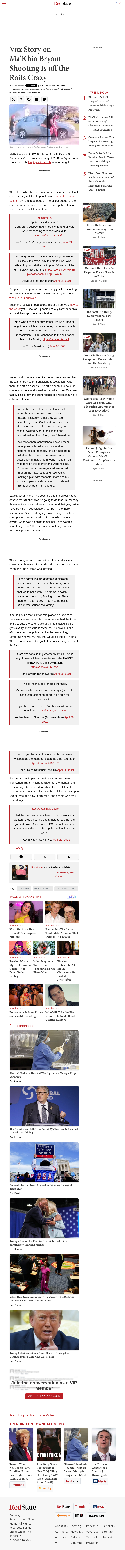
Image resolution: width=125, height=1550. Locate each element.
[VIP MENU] (119, 3)
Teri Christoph (16, 1249)
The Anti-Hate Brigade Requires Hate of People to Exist (99, 272)
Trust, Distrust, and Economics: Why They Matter (99, 229)
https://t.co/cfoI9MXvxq (45, 667)
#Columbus (45, 217)
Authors (60, 1537)
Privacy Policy (93, 1543)
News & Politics (78, 1531)
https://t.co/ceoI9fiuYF (56, 339)
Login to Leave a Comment (44, 1396)
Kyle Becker (15, 1081)
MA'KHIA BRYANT (42, 888)
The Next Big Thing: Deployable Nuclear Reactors (99, 316)
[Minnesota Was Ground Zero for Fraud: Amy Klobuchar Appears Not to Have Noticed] (99, 385)
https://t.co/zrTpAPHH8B (60, 269)
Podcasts (92, 1526)
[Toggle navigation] (4, 3)
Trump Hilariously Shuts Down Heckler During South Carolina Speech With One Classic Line (40, 1354)
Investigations (78, 1526)
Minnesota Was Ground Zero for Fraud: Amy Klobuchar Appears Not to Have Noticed (99, 405)
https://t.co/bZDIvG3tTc (45, 808)
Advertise (92, 1531)
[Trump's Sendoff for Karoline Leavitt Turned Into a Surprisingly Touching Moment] (44, 1218)
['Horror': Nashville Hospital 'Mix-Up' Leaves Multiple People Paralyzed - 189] (76, 1444)
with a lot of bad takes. (23, 297)
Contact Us (62, 1531)
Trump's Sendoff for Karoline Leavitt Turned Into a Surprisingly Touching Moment (38, 1242)
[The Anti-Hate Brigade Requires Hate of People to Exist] (99, 255)
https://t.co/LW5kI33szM (44, 763)
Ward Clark (15, 1193)
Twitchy (18, 848)
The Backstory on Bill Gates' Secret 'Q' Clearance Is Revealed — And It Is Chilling (44, 1131)
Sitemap (107, 1531)
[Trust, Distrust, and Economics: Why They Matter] (99, 212)
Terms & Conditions (93, 1537)
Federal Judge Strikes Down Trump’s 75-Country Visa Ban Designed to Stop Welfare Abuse (99, 456)
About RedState (62, 1526)
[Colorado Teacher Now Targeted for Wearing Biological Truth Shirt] (44, 1162)
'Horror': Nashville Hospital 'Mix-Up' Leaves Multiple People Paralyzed (44, 1074)
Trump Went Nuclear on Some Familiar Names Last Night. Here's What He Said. (20, 1471)
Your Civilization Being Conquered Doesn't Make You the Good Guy (99, 359)
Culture (75, 1537)
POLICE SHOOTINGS (66, 888)
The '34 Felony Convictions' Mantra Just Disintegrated (101, 1469)
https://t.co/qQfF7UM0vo (52, 710)
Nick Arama (18, 85)
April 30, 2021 (58, 346)
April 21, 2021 (62, 280)
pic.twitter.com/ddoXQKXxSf (44, 235)
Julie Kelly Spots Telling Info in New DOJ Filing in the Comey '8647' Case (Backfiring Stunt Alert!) (48, 1473)
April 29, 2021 (61, 839)
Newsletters (109, 1537)
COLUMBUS (24, 888)
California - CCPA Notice (109, 1526)
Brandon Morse (99, 280)
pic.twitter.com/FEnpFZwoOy (44, 274)
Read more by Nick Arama (64, 874)
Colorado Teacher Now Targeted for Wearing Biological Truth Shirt (41, 1186)
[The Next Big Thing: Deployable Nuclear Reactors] (99, 298)
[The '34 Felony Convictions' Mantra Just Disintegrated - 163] (104, 1444)
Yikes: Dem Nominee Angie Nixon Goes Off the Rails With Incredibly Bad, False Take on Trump (43, 1299)
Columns (76, 1543)
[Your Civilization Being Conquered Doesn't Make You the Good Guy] (99, 342)
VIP (57, 1543)
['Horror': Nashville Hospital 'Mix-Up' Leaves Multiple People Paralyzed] (44, 1050)
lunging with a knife (39, 162)
